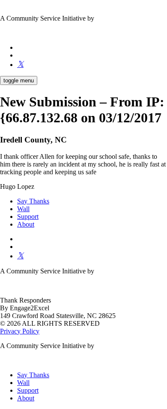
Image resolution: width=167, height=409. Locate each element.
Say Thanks (33, 201)
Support (28, 216)
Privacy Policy (19, 331)
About (25, 224)
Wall (23, 208)
